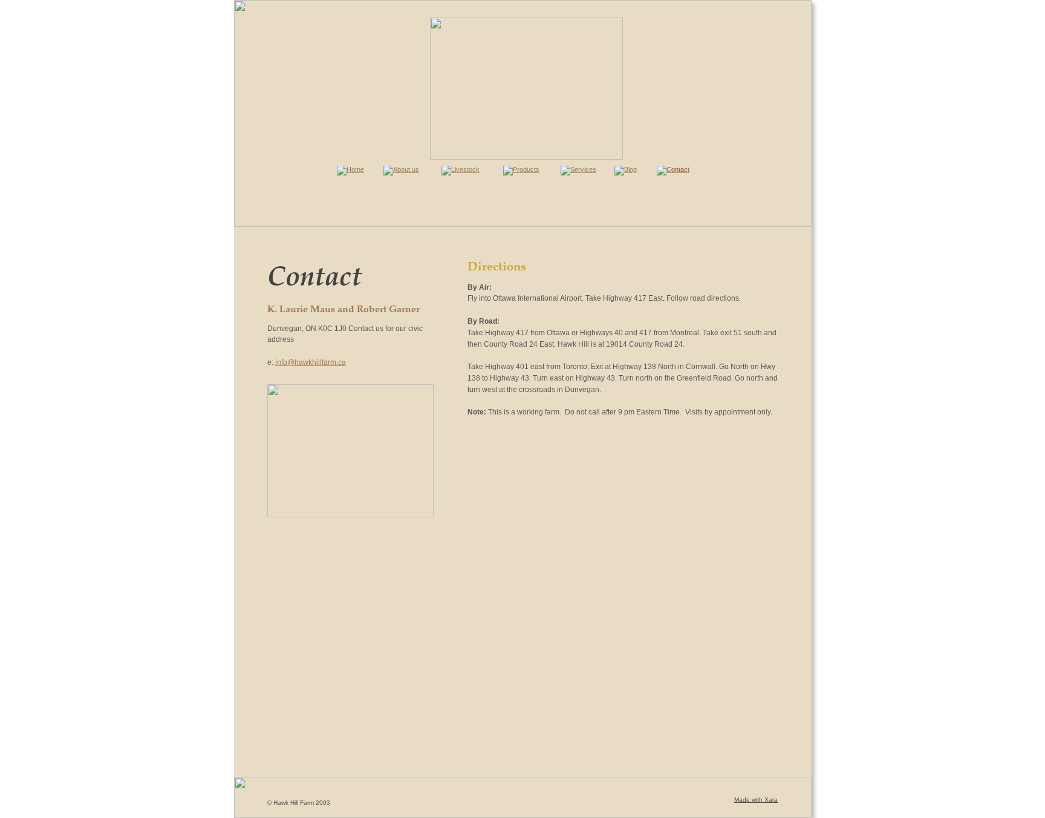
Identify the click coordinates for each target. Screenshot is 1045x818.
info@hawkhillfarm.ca (310, 362)
